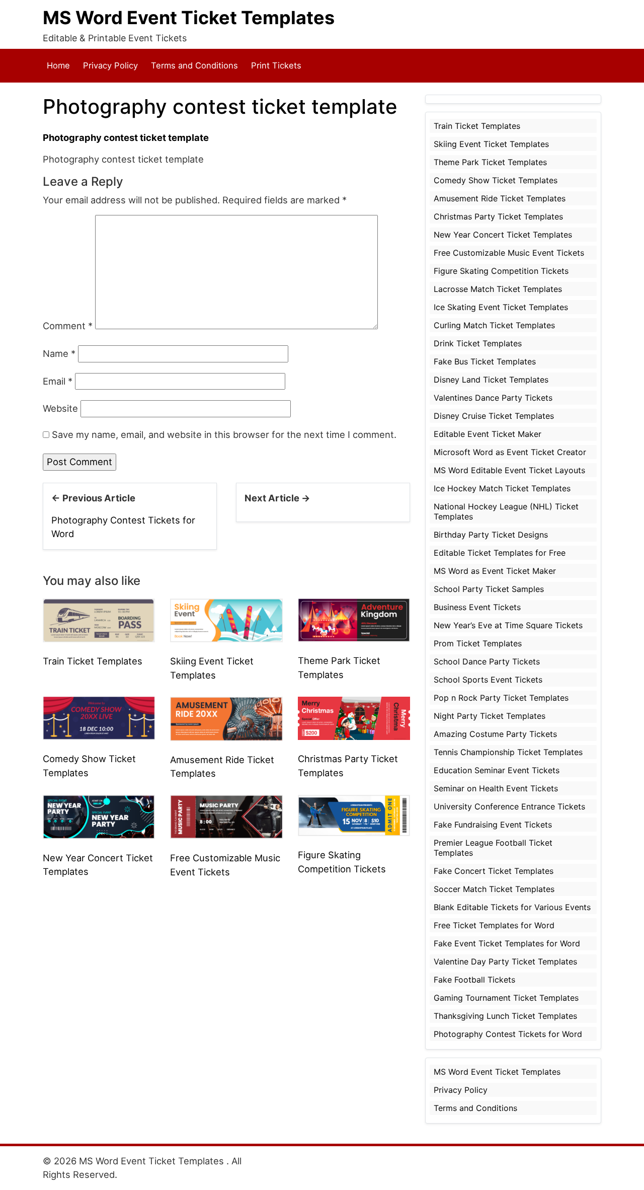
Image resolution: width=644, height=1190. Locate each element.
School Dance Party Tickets (487, 661)
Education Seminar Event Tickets (496, 770)
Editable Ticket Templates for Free (500, 553)
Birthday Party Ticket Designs (491, 535)
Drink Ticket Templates (478, 343)
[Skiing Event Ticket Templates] (226, 619)
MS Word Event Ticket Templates (189, 18)
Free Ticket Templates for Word (494, 925)
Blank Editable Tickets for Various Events (512, 907)
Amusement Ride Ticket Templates (500, 198)
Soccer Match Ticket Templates (494, 889)
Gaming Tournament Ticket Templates (506, 998)
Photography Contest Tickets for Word (508, 1034)
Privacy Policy (110, 65)
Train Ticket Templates (92, 660)
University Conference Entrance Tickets (509, 806)
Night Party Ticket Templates (489, 716)
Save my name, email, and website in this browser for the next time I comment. (224, 434)
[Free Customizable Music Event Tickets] (226, 816)
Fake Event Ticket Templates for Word (507, 943)
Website (60, 408)
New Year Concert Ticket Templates (503, 235)
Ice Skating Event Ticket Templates (501, 307)
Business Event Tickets (477, 607)
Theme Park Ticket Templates (490, 162)
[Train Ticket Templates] (99, 619)
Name (59, 353)
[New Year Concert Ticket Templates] (99, 816)
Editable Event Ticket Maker (487, 434)
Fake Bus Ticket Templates (485, 361)
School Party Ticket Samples (489, 589)
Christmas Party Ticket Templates (498, 216)
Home (58, 65)
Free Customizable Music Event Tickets (509, 253)
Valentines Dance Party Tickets (493, 398)
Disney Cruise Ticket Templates (494, 416)
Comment (68, 325)
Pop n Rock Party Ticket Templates (501, 698)
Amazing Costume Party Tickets (495, 734)
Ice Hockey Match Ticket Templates (502, 488)
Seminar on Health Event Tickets (496, 788)
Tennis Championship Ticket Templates (508, 752)
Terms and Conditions (194, 65)
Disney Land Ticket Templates (491, 380)
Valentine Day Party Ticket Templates (505, 961)
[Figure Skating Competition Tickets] (354, 814)
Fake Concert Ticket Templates (493, 871)
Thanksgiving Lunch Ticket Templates (505, 1016)
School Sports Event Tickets (488, 680)
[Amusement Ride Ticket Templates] (226, 717)
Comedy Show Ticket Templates (495, 180)
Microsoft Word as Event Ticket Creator (510, 452)
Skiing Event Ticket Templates (491, 144)
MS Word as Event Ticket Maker (495, 571)
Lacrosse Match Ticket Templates (498, 289)
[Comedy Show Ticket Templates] (99, 717)
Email (57, 381)
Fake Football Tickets (474, 980)
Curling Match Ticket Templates (494, 325)
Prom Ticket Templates (478, 643)
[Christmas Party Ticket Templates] (354, 717)
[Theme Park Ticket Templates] (354, 619)
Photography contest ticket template (126, 137)
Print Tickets (276, 65)
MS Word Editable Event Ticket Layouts (509, 470)
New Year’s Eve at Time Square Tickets (508, 625)
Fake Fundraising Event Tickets (493, 825)
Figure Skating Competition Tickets (501, 271)
